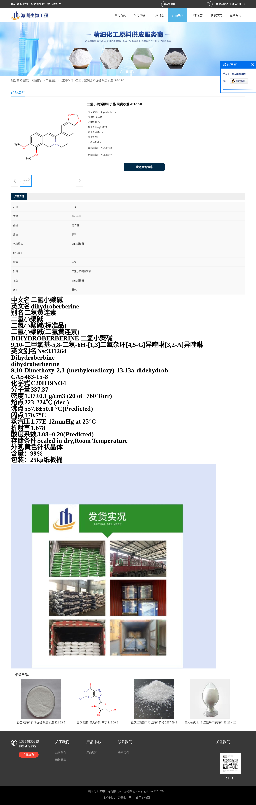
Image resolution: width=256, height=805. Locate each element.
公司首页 (120, 15)
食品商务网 (143, 797)
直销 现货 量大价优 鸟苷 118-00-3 (97, 722)
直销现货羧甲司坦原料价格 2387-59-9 (154, 722)
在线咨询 (28, 754)
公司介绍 (139, 15)
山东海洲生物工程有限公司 (105, 791)
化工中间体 (66, 80)
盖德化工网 (124, 797)
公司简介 (60, 752)
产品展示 (92, 752)
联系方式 (216, 15)
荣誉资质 (60, 759)
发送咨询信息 (144, 167)
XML (163, 791)
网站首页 (37, 80)
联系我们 (123, 752)
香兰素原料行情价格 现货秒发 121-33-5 (41, 722)
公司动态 (158, 15)
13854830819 (237, 4)
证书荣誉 (197, 15)
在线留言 (235, 15)
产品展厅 (177, 15)
